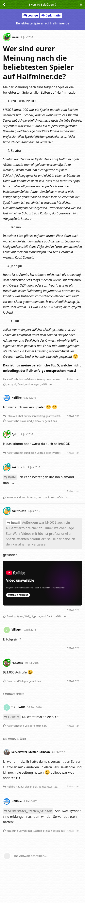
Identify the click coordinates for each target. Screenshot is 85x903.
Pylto (12, 477)
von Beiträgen (41, 4)
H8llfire (14, 717)
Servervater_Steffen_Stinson (30, 811)
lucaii (15, 522)
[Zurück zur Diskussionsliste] (4, 4)
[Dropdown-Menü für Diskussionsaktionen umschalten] (81, 4)
